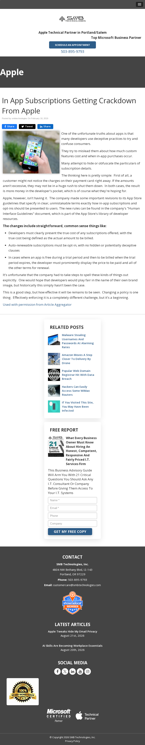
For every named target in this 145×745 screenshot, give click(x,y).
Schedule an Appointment (72, 45)
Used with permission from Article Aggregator (37, 304)
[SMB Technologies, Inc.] (72, 18)
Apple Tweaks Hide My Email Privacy (72, 631)
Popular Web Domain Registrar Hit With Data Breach (78, 375)
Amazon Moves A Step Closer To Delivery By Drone (77, 359)
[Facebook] (57, 671)
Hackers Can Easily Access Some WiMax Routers (76, 390)
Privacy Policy (72, 741)
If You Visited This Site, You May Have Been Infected (77, 406)
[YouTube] (80, 671)
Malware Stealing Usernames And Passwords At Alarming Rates (78, 341)
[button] (139, 4)
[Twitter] (65, 671)
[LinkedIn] (72, 671)
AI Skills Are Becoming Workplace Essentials (72, 645)
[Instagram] (87, 671)
